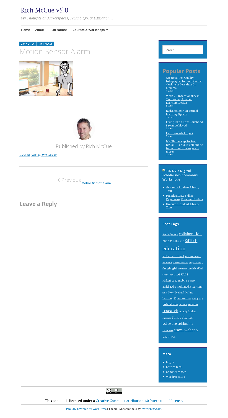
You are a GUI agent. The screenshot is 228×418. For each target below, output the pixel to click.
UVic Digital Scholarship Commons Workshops (180, 175)
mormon (191, 280)
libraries (181, 274)
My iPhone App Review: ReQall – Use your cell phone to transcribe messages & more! (184, 146)
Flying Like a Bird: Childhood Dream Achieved (184, 123)
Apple (166, 234)
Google (166, 268)
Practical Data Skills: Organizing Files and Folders (184, 197)
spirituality (185, 323)
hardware (182, 268)
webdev (166, 337)
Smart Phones (182, 317)
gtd (174, 268)
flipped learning (196, 262)
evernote (167, 262)
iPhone (165, 274)
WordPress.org (175, 377)
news (164, 292)
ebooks (167, 241)
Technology (167, 330)
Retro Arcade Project (179, 133)
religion (193, 304)
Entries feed (174, 367)
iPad (200, 268)
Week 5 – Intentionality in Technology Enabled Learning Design (183, 99)
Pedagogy (197, 298)
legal (171, 274)
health (192, 268)
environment (193, 256)
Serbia (192, 311)
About (39, 30)
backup (174, 234)
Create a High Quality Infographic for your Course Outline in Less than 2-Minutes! (184, 83)
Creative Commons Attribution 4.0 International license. (139, 400)
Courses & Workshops (89, 30)
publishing (170, 304)
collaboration (190, 233)
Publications (58, 30)
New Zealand (176, 292)
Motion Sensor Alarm (86, 181)
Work (173, 336)
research (170, 310)
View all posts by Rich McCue (38, 155)
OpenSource (182, 298)
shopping (166, 317)
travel (179, 330)
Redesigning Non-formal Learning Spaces (182, 112)
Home (25, 30)
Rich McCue (46, 43)
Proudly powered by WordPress (86, 409)
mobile (182, 280)
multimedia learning (190, 286)
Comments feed (176, 372)
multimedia (169, 286)
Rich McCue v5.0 (44, 10)
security (183, 311)
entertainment (173, 256)
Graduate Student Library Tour (182, 189)
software (169, 323)
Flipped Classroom (180, 262)
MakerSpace (169, 280)
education (173, 248)
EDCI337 (178, 241)
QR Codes (183, 304)
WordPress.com (151, 409)
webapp (191, 329)
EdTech (191, 240)
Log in (170, 362)
